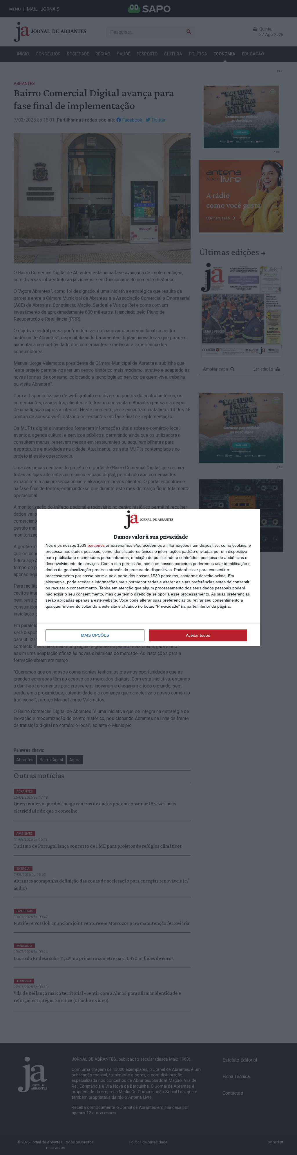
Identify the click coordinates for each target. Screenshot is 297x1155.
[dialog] (148, 577)
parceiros (96, 545)
